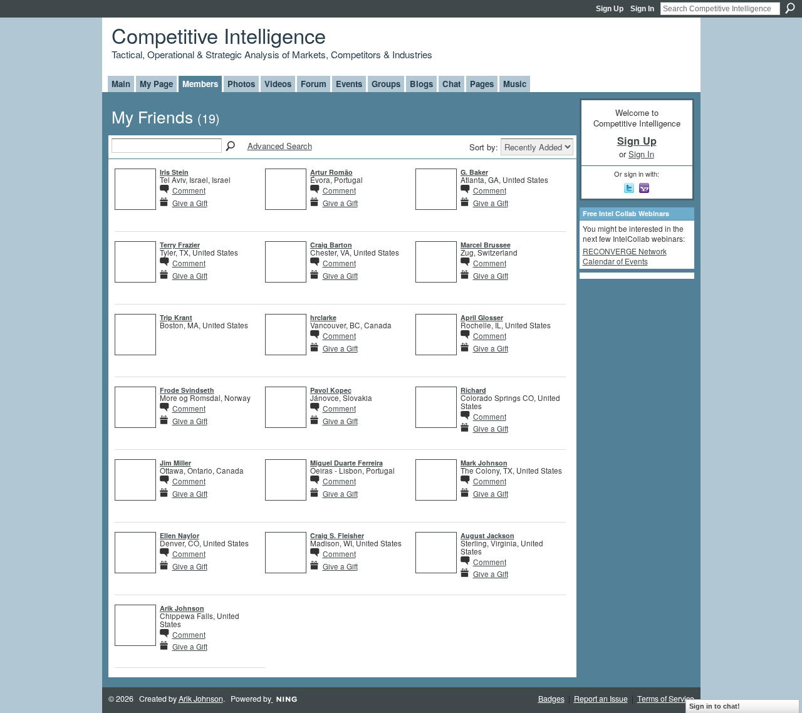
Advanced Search (279, 146)
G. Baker (474, 172)
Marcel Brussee (486, 244)
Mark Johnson (484, 462)
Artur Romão (331, 172)
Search (790, 8)
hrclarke (323, 317)
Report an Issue (601, 698)
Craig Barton (331, 244)
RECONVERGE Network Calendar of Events (625, 256)
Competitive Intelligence (219, 34)
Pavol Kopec (331, 390)
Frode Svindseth (187, 390)
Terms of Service (665, 698)
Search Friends (231, 146)
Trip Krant (176, 317)
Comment (189, 190)
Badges (551, 698)
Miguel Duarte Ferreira (346, 462)
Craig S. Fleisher (337, 535)
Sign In (642, 8)
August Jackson (487, 535)
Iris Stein (174, 172)
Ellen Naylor (179, 535)
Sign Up (609, 8)
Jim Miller (175, 462)
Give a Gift (189, 202)
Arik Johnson (182, 608)
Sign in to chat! (714, 706)
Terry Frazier (180, 244)
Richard (473, 390)
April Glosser (482, 317)
